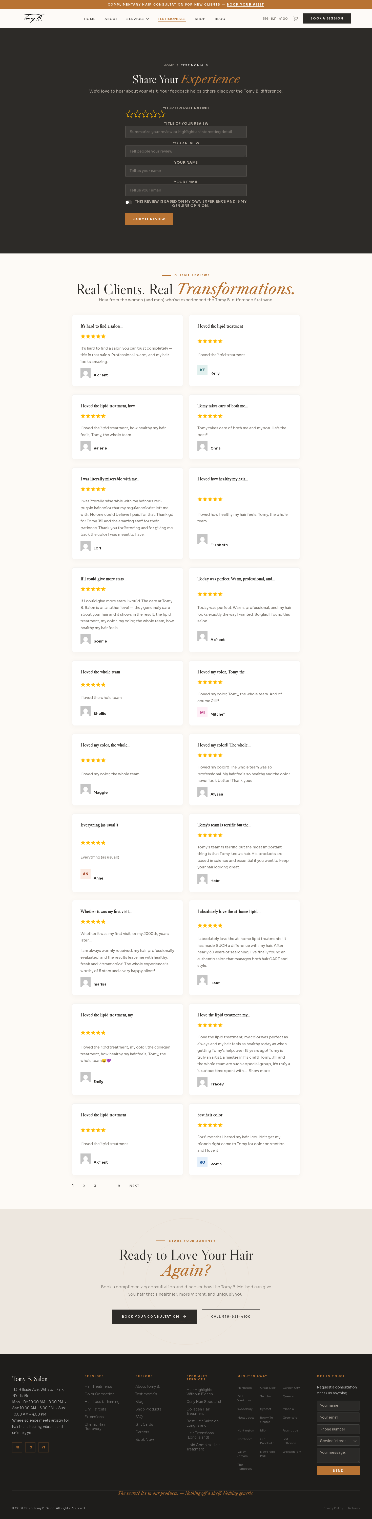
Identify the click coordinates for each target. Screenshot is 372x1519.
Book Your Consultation (150, 1317)
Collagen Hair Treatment (198, 1411)
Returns (354, 1508)
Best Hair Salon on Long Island (203, 1423)
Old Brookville (267, 1441)
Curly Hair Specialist (204, 1402)
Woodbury (245, 1409)
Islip (263, 1430)
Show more (259, 1070)
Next (134, 1186)
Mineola (288, 1409)
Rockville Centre (266, 1420)
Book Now (144, 1440)
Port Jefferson (289, 1441)
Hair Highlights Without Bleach (200, 1392)
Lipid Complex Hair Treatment (203, 1447)
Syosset (265, 1409)
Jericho (265, 1396)
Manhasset (244, 1387)
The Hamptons (244, 1467)
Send (338, 1471)
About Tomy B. (147, 1386)
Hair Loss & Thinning (102, 1402)
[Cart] (295, 18)
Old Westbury (244, 1398)
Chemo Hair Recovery (95, 1426)
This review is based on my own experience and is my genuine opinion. (191, 203)
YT (44, 1447)
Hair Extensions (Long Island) (200, 1435)
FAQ (139, 1417)
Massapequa (246, 1417)
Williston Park (292, 1451)
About (111, 19)
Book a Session (327, 18)
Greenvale (290, 1417)
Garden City (291, 1387)
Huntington (245, 1430)
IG (30, 1447)
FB (17, 1447)
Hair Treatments (98, 1386)
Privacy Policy (333, 1508)
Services (136, 19)
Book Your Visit (245, 4)
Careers (142, 1432)
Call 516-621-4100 (231, 1317)
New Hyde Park (267, 1454)
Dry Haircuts (95, 1409)
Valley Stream (242, 1454)
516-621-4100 (275, 18)
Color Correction (99, 1394)
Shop (200, 19)
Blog (220, 19)
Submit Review (149, 219)
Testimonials (172, 19)
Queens (288, 1396)
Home (89, 19)
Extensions (94, 1417)
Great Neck (268, 1387)
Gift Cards (144, 1424)
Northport (244, 1439)
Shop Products (148, 1409)
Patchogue (290, 1430)
